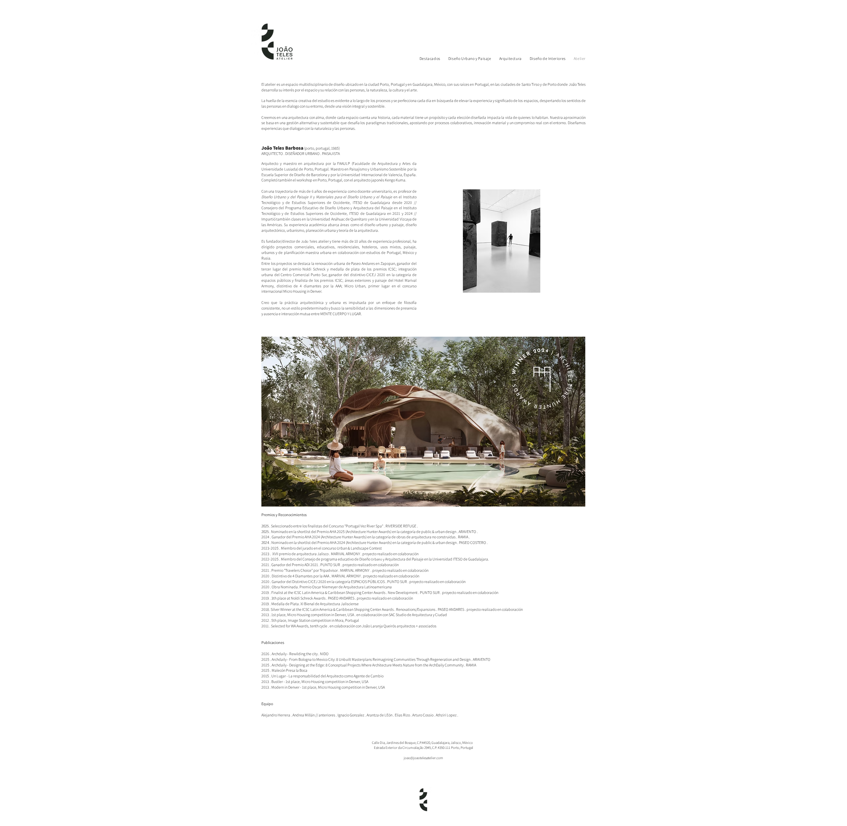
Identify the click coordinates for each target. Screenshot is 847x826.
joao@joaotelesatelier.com (423, 757)
